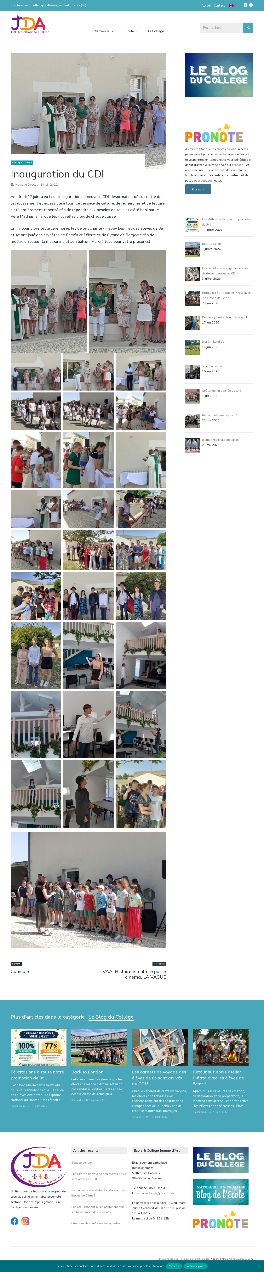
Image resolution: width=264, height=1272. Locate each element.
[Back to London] (99, 1047)
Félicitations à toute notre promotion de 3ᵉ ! (37, 1075)
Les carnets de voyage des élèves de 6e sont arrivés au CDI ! (159, 1078)
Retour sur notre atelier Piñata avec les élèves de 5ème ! (218, 1078)
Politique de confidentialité (194, 1258)
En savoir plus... (196, 1266)
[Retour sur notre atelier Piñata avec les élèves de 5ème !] (221, 1047)
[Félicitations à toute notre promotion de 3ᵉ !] (38, 1047)
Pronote (237, 165)
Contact (219, 6)
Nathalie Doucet (26, 185)
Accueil (206, 6)
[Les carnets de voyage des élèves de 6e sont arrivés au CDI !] (160, 1047)
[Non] (259, 1266)
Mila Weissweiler (232, 1258)
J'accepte (174, 1266)
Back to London (87, 1072)
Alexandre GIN (19, 1106)
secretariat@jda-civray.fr (158, 1193)
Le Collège (156, 31)
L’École (128, 31)
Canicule (20, 971)
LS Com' (248, 1258)
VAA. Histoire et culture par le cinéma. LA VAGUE (134, 974)
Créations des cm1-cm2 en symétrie (95, 1223)
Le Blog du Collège (22, 162)
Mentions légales (168, 1258)
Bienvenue (101, 31)
